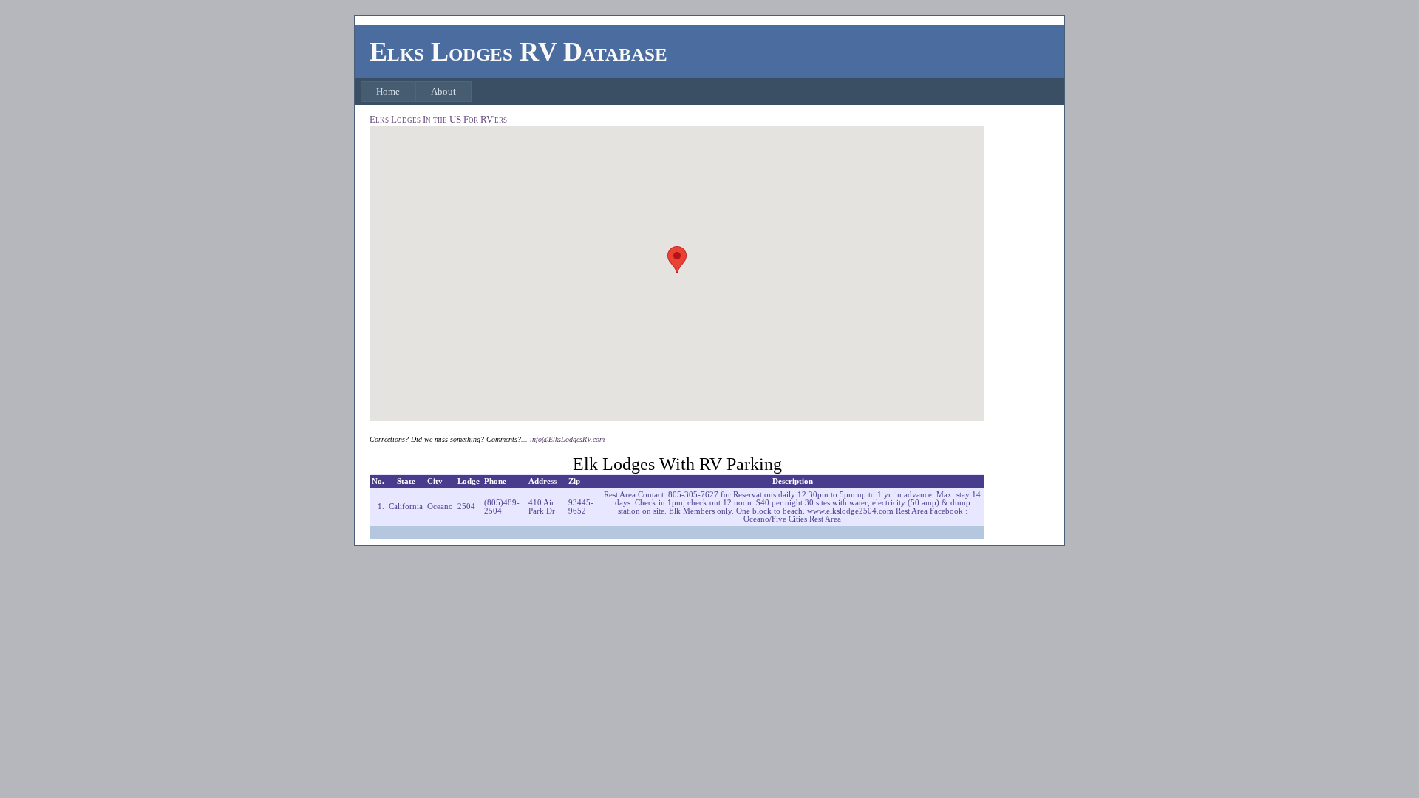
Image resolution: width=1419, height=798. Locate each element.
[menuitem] (388, 91)
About (443, 91)
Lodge (468, 481)
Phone (495, 481)
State (406, 481)
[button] (677, 259)
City (435, 481)
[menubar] (416, 91)
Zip (574, 481)
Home (388, 91)
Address (542, 481)
